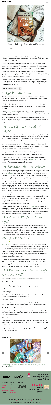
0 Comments (10, 354)
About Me (12, 378)
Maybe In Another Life (7, 57)
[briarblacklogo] (6, 1)
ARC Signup (12, 381)
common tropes (22, 266)
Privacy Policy (13, 380)
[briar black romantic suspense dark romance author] (46, 373)
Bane (3, 376)
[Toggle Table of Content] (19, 88)
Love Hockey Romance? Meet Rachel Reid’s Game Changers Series (23, 353)
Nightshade (5, 378)
